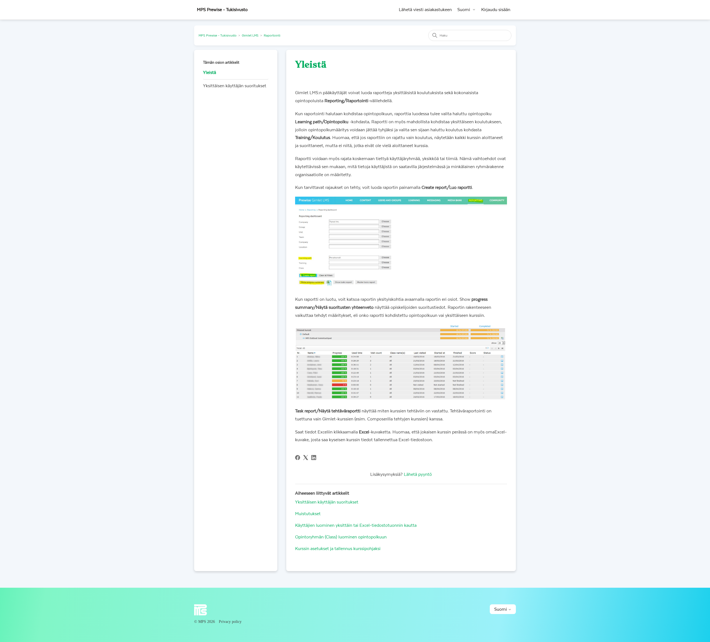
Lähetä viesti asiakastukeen (425, 9)
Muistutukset (308, 513)
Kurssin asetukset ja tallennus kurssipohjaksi (338, 548)
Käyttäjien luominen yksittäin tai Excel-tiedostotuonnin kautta (356, 525)
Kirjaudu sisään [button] (495, 9)
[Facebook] (297, 457)
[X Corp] (305, 457)
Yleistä (209, 72)
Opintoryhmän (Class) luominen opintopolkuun (341, 537)
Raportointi (272, 35)
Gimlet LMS (250, 35)
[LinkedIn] (313, 457)
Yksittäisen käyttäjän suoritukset (234, 85)
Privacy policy (230, 622)
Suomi (463, 9)
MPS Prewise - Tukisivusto (218, 35)
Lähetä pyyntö (418, 474)
